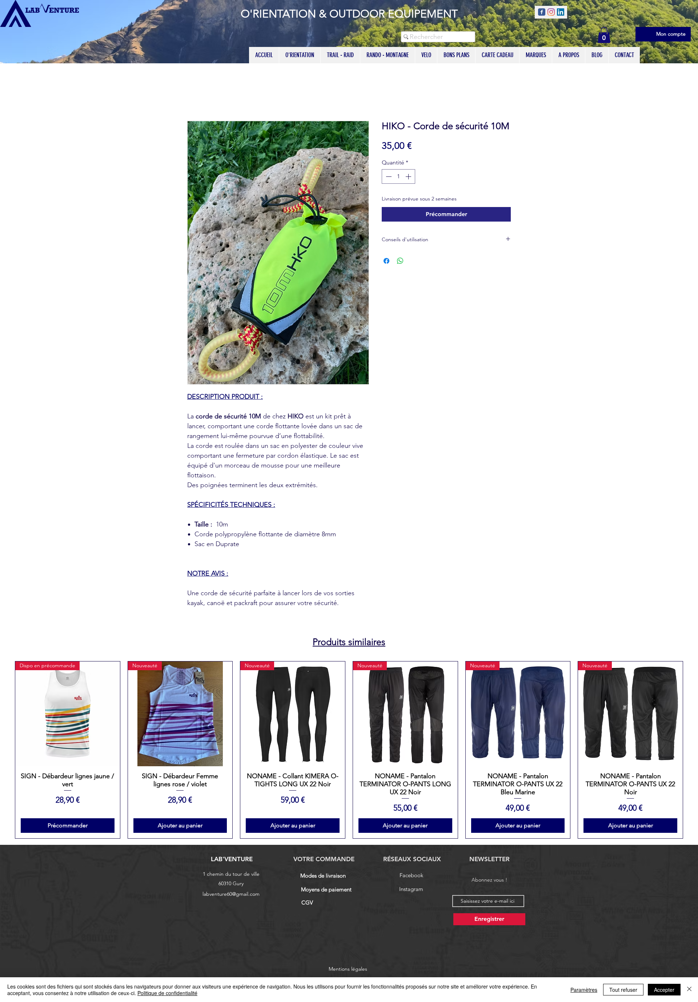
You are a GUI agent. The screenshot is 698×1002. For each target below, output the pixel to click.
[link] (604, 35)
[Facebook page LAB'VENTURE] (541, 12)
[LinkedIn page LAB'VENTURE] (560, 12)
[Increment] (409, 176)
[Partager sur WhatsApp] (400, 261)
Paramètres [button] (583, 989)
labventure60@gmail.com (231, 894)
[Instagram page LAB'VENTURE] (551, 12)
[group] (349, 750)
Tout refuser (623, 989)
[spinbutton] (398, 176)
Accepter (664, 989)
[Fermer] (689, 989)
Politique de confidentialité (167, 993)
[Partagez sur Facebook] (386, 261)
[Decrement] (388, 176)
